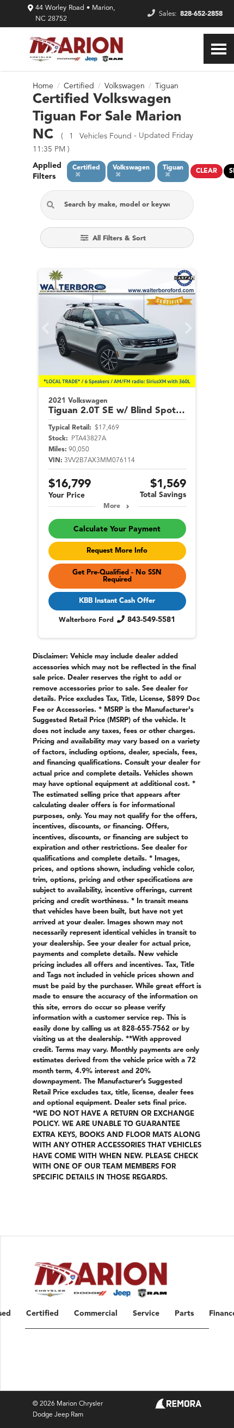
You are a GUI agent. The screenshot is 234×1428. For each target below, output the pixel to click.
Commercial (96, 1313)
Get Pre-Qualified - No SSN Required (117, 576)
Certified (42, 1313)
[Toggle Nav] (219, 49)
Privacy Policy (123, 1378)
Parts (184, 1313)
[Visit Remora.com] (178, 1407)
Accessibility (183, 1378)
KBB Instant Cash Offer (117, 600)
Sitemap (85, 1378)
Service (146, 1313)
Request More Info (117, 550)
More (111, 506)
